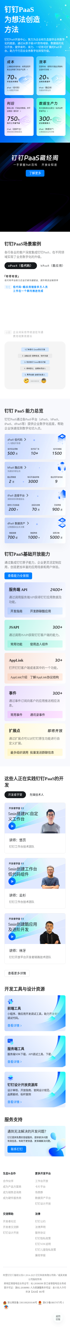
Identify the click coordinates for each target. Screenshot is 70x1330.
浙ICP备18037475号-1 (53, 1302)
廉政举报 (40, 1255)
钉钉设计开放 (43, 1203)
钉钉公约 (40, 1221)
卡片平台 (40, 1186)
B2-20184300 (37, 1283)
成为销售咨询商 (12, 1192)
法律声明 (40, 1227)
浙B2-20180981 (22, 1287)
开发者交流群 (11, 1227)
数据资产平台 (43, 1198)
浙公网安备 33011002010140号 (22, 1302)
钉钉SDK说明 (43, 1244)
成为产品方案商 (12, 1186)
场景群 (39, 1192)
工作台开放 (41, 1181)
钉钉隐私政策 (43, 1238)
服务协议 (40, 1232)
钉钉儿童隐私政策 (45, 1249)
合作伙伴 (8, 1181)
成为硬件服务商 (12, 1198)
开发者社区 (9, 1221)
